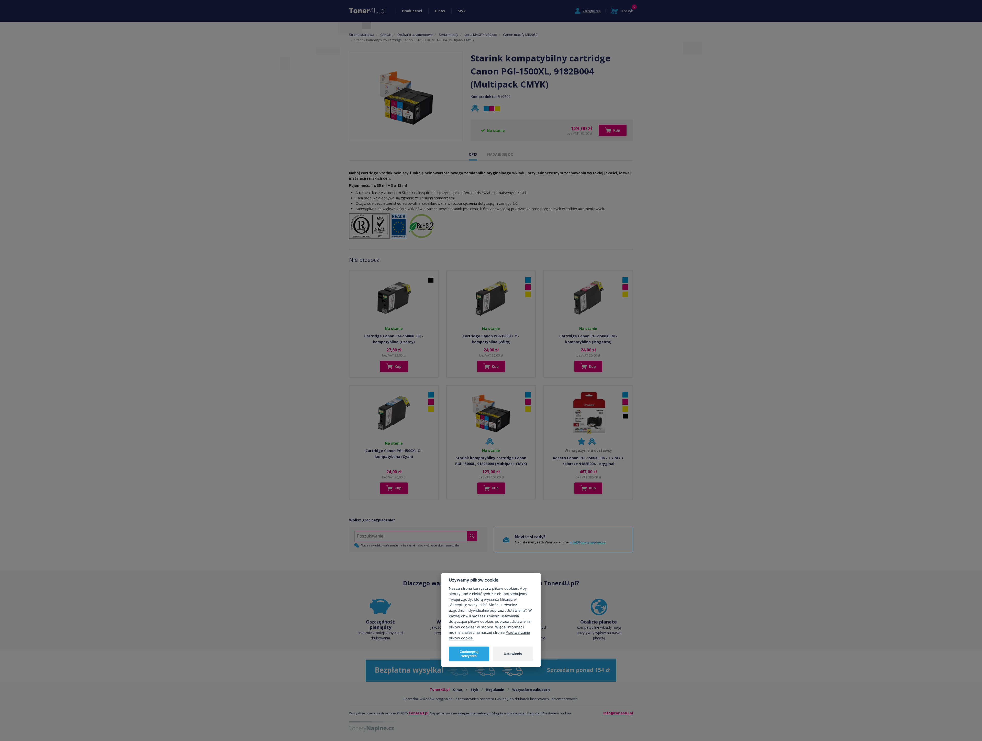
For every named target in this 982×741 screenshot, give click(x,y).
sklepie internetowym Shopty (480, 713)
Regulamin (495, 689)
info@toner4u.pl (618, 713)
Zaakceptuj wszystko (469, 654)
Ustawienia (513, 653)
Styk (462, 10)
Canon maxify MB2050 (520, 34)
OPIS (473, 154)
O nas (440, 10)
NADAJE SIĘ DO (500, 154)
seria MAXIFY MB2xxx (480, 34)
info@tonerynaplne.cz (587, 542)
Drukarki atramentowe (415, 34)
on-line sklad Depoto (523, 713)
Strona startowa (361, 34)
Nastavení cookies (557, 713)
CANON (386, 34)
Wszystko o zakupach (531, 689)
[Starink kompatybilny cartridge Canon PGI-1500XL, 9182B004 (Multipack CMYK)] (406, 96)
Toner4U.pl (418, 713)
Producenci (412, 10)
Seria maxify (448, 34)
